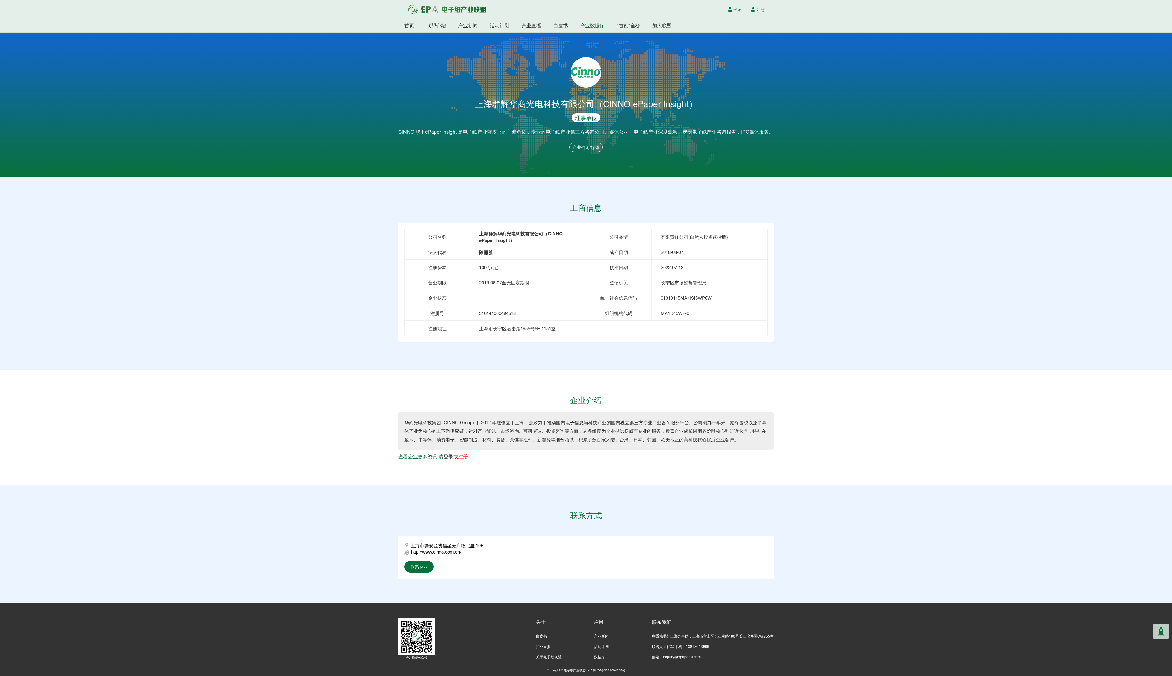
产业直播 (531, 25)
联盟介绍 (436, 25)
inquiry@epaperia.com (682, 656)
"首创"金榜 (628, 25)
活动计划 (499, 25)
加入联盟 (662, 25)
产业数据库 (592, 25)
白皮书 (560, 25)
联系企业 (419, 567)
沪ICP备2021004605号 (609, 670)
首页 (409, 25)
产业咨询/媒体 (586, 147)
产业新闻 (468, 25)
